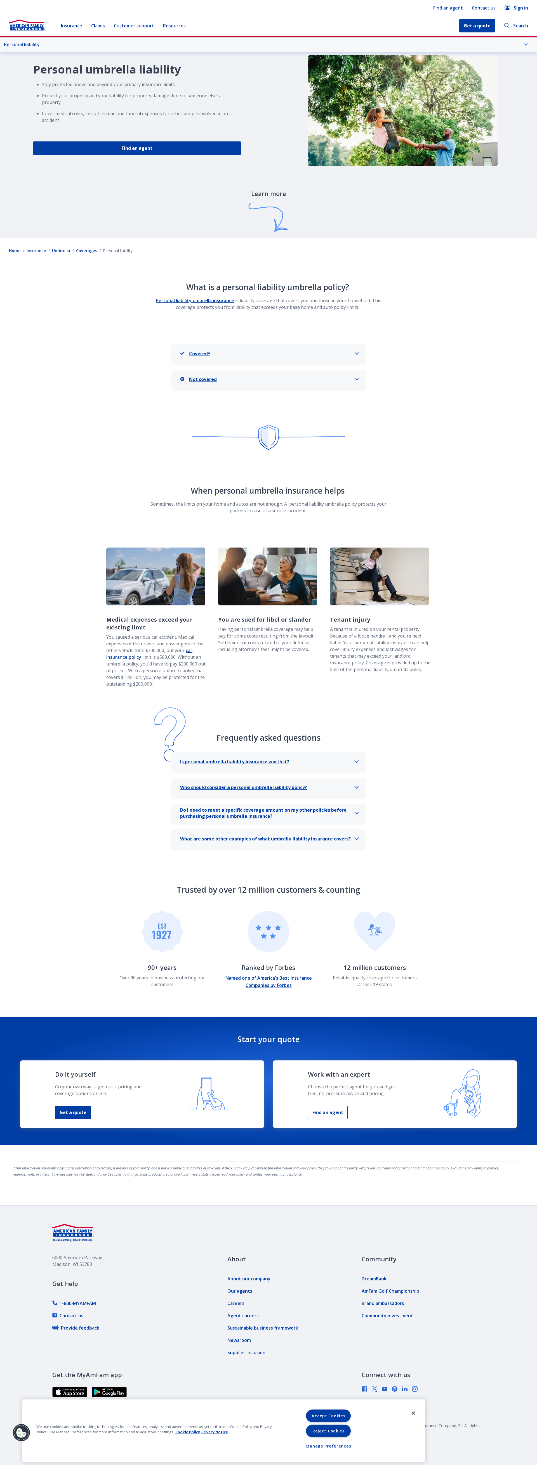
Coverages (86, 250)
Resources (174, 26)
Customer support (134, 26)
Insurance (71, 26)
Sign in (521, 8)
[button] (21, 1433)
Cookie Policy (187, 1431)
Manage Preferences (328, 1446)
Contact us (484, 8)
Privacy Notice (214, 1431)
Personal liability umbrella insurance (195, 300)
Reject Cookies (328, 1431)
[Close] (413, 1413)
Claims (98, 26)
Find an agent (448, 8)
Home (15, 250)
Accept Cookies (328, 1415)
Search (520, 26)
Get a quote (73, 1112)
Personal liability (22, 44)
